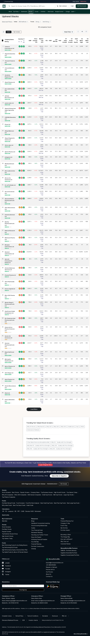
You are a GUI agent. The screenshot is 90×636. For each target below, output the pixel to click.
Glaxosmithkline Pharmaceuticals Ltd (9, 200)
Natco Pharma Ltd (10, 366)
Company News (35, 492)
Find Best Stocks (7, 529)
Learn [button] (72, 11)
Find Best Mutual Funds (8, 503)
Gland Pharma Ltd (10, 82)
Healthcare (71, 426)
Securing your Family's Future (39, 535)
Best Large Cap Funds (73, 503)
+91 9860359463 (51, 565)
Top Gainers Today (72, 492)
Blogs (32, 521)
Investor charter (33, 620)
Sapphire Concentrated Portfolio (70, 555)
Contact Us (49, 576)
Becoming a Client (66, 534)
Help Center (76, 1)
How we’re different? (66, 539)
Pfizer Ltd (7, 124)
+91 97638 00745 (13, 603)
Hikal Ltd (7, 393)
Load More (34, 409)
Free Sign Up (23, 589)
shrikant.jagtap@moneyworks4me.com (16, 600)
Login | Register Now (45, 465)
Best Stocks (15, 492)
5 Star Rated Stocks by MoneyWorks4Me (38, 442)
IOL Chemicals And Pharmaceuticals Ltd (10, 320)
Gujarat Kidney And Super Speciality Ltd (10, 110)
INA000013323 (52, 484)
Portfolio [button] (43, 11)
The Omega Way (65, 537)
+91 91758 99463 (72, 603)
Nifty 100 (49, 426)
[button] (67, 11)
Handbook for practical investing (40, 523)
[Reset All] (3, 32)
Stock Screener (6, 492)
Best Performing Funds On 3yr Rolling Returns (14, 545)
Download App (9, 1)
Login (72, 6)
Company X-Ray (65, 523)
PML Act (64, 616)
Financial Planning (36, 544)
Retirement (38, 511)
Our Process (49, 572)
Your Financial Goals (37, 530)
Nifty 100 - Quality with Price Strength (62, 445)
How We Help (35, 541)
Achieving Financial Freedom (39, 539)
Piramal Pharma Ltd (10, 275)
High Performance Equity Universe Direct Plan (14, 550)
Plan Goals (51, 11)
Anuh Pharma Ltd (9, 379)
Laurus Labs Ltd (9, 103)
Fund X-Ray (64, 525)
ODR (23, 620)
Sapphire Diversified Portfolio (69, 553)
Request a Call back (51, 567)
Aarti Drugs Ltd (9, 372)
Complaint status (7, 616)
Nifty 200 (56, 426)
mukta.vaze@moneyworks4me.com (45, 600)
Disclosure (55, 616)
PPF (19, 511)
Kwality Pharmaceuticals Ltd (9, 223)
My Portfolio (64, 528)
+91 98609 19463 (42, 603)
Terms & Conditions (32, 616)
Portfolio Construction (37, 546)
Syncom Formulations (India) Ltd (8, 260)
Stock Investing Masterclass (39, 525)
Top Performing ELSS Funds (9, 547)
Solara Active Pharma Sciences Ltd (10, 329)
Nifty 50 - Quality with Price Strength (61, 442)
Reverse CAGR (29, 511)
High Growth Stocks (59, 492)
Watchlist (4, 521)
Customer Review (65, 544)
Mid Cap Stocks (57, 495)
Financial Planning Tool (67, 521)
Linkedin (7, 563)
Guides (33, 528)
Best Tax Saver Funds (19, 505)
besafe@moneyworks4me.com (54, 562)
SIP (3, 511)
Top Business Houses (47, 492)
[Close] (27, 21)
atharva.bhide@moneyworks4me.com (74, 600)
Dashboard (24, 11)
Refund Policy (19, 616)
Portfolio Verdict (65, 530)
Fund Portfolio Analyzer (32, 503)
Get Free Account (81, 6)
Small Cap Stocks (47, 495)
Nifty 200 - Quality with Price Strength (60, 448)
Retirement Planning (36, 532)
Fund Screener (20, 503)
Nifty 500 (63, 426)
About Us (48, 574)
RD (15, 511)
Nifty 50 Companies (7, 495)
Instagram (8, 571)
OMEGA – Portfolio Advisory (68, 550)
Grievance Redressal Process (10, 620)
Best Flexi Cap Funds (60, 503)
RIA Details (63, 484)
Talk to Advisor (63, 6)
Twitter (7, 574)
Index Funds (30, 505)
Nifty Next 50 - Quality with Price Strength (38, 445)
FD (6, 511)
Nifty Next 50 (41, 426)
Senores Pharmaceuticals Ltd (9, 344)
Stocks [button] (30, 11)
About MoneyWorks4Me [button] (80, 634)
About (10, 11)
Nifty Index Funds (7, 505)
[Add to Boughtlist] (86, 31)
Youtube (7, 568)
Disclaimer (45, 616)
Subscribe (83, 1)
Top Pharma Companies (8, 497)
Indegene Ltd (8, 157)
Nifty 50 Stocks (31, 426)
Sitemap (33, 548)
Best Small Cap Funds (47, 503)
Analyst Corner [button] (59, 11)
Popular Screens (24, 492)
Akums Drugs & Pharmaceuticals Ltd (9, 304)
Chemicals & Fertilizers (33, 430)
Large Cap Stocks (69, 495)
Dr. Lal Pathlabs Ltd (10, 185)
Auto (77, 426)
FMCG (82, 426)
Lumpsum (10, 511)
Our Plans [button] (16, 11)
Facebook (8, 566)
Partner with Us (50, 569)
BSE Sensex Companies (34, 495)
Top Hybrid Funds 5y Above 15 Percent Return (15, 552)
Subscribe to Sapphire (59, 476)
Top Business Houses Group (10, 534)
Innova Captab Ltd (10, 288)
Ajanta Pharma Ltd (10, 151)
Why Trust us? (65, 541)
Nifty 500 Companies (20, 495)
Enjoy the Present (36, 537)
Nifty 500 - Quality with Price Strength (37, 448)
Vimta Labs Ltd (9, 145)
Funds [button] (36, 11)
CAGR (22, 511)
